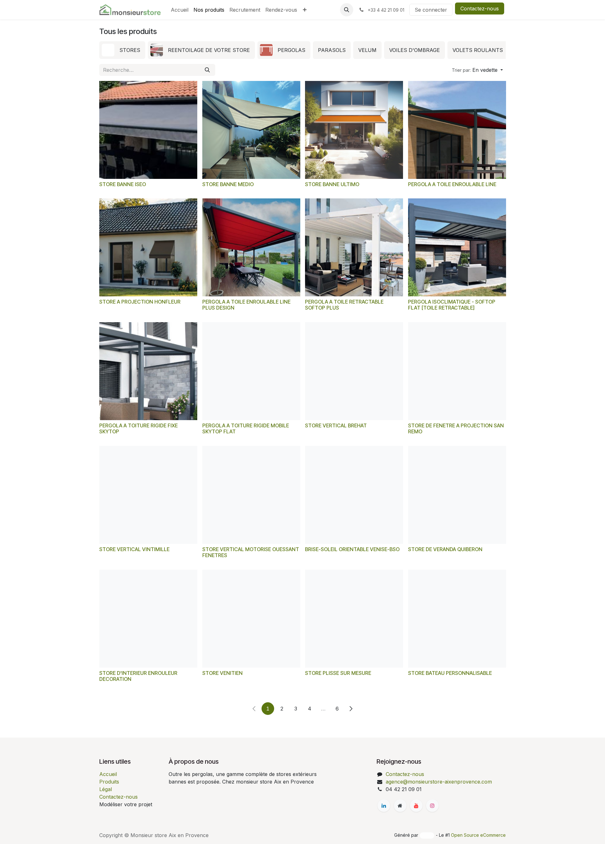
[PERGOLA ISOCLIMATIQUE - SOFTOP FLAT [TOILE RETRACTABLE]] (457, 247)
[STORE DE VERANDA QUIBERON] (457, 495)
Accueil (108, 774)
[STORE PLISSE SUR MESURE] (354, 619)
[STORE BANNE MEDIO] (251, 130)
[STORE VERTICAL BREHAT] (354, 371)
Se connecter (431, 10)
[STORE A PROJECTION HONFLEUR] (148, 247)
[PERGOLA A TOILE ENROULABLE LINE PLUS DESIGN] (251, 247)
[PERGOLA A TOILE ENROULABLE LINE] (457, 130)
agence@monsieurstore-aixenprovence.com (439, 781)
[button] (346, 9)
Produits (109, 781)
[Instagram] (432, 805)
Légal (105, 789)
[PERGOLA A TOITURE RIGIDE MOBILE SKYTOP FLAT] (251, 371)
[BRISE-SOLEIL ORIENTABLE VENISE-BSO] (354, 495)
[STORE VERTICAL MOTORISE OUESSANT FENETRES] (251, 495)
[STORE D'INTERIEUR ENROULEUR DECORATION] (148, 619)
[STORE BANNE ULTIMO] (354, 130)
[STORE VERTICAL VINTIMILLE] (148, 495)
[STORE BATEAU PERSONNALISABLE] (457, 619)
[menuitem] (179, 9)
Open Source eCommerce (478, 835)
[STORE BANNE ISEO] (148, 130)
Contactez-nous (479, 8)
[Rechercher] (207, 70)
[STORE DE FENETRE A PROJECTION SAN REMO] (457, 371)
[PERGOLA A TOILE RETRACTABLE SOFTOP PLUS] (354, 247)
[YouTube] (416, 805)
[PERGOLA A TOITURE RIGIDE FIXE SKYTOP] (148, 371)
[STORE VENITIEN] (251, 619)
